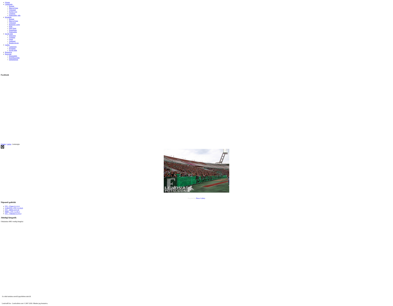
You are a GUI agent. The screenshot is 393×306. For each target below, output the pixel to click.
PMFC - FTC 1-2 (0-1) (12, 212)
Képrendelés (13, 56)
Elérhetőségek (13, 59)
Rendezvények (14, 43)
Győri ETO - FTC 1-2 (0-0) (14, 208)
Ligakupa (12, 13)
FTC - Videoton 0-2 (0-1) (13, 214)
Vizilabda (12, 37)
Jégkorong (12, 36)
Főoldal (7, 2)
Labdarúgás (8, 4)
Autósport (12, 41)
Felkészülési (13, 32)
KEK (10, 26)
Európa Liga (13, 12)
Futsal (11, 39)
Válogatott (12, 10)
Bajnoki (11, 6)
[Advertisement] (55, 66)
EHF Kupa (12, 28)
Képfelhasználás (14, 58)
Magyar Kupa (13, 8)
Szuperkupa (13, 30)
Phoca (198, 198)
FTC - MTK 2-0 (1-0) (12, 210)
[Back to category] (2, 148)
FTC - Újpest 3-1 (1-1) (12, 206)
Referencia (8, 52)
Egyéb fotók (9, 34)
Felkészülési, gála (14, 15)
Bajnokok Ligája (14, 24)
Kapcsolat (8, 54)
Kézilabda (8, 17)
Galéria (7, 45)
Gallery (202, 198)
